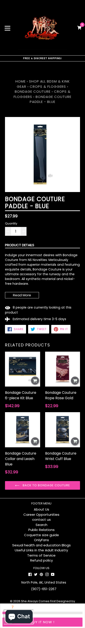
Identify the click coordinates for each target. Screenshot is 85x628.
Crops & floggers (48, 86)
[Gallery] (42, 154)
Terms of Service (41, 555)
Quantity (11, 223)
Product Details (19, 245)
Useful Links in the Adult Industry (41, 550)
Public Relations (41, 529)
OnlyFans (41, 540)
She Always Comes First (38, 601)
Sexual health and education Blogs (41, 545)
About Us (41, 509)
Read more (22, 295)
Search (41, 524)
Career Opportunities (41, 514)
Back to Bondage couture (46, 485)
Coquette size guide (41, 535)
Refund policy (41, 560)
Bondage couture (33, 91)
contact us (41, 519)
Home (20, 81)
